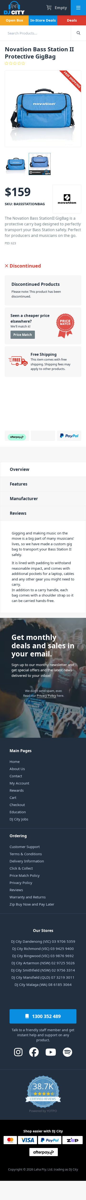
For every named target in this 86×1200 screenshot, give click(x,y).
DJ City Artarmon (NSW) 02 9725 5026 (43, 962)
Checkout (17, 804)
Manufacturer (24, 498)
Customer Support (25, 846)
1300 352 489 (46, 1016)
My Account (19, 783)
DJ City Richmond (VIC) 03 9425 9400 (43, 948)
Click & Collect (21, 868)
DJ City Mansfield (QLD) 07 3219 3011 (43, 977)
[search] (35, 33)
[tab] (43, 469)
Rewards (17, 790)
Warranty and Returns (28, 897)
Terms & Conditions (26, 853)
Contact (16, 775)
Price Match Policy (25, 875)
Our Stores (43, 930)
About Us (17, 768)
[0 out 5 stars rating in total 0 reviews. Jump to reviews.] (43, 63)
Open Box (14, 20)
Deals (72, 20)
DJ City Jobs (19, 819)
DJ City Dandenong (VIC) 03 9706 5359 (43, 941)
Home (15, 761)
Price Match (22, 335)
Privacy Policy (46, 695)
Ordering (18, 835)
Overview (19, 469)
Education (18, 811)
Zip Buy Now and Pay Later (32, 904)
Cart (13, 797)
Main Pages (21, 750)
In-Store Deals (43, 20)
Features (18, 484)
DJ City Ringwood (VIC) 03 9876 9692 (43, 955)
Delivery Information (27, 861)
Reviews (18, 513)
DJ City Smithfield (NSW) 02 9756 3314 (43, 970)
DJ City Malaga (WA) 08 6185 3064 (43, 984)
